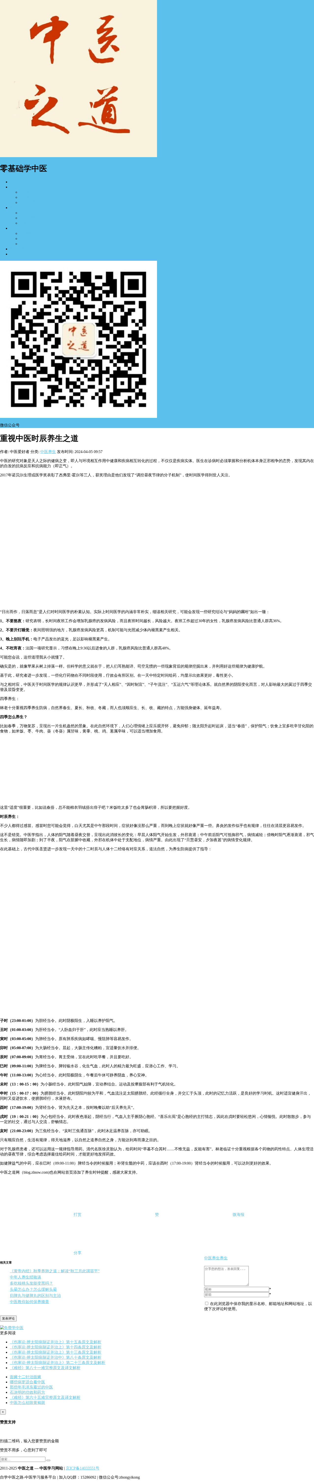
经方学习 (27, 192)
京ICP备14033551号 (82, 1468)
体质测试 (27, 233)
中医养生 (18, 228)
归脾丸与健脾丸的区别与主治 (35, 1295)
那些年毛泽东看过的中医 (31, 1387)
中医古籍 (18, 249)
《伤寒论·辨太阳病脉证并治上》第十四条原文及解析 (55, 1347)
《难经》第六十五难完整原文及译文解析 (45, 1397)
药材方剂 (27, 218)
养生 (224, 1258)
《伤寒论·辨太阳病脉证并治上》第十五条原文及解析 (55, 1342)
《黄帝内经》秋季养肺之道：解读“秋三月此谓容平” (55, 1271)
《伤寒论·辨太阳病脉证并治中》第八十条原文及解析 (55, 1357)
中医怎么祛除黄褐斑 (27, 1403)
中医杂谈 (18, 254)
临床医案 (27, 213)
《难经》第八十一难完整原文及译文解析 (45, 1368)
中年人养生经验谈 (25, 1277)
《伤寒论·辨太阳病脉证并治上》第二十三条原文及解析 (57, 1362)
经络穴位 (27, 223)
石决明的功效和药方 (27, 1392)
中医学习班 (29, 197)
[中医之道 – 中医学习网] (78, 156)
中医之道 (18, 208)
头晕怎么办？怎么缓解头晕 (33, 1289)
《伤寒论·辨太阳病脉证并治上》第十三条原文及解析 (55, 1352)
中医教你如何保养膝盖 (29, 1302)
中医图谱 (27, 202)
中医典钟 (27, 238)
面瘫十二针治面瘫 (25, 1377)
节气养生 (27, 244)
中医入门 (18, 187)
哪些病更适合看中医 (27, 1382)
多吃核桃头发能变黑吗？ (31, 1283)
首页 (14, 182)
